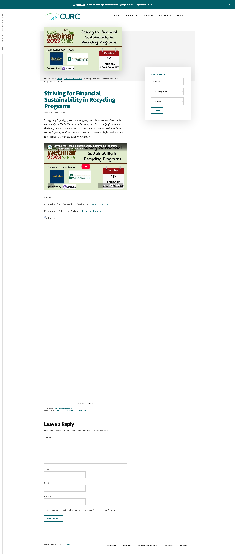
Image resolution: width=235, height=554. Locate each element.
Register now (79, 4)
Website (47, 496)
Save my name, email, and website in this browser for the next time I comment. (83, 510)
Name (47, 469)
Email (47, 483)
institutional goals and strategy (71, 410)
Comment (49, 437)
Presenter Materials (99, 204)
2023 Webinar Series (63, 408)
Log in (67, 545)
